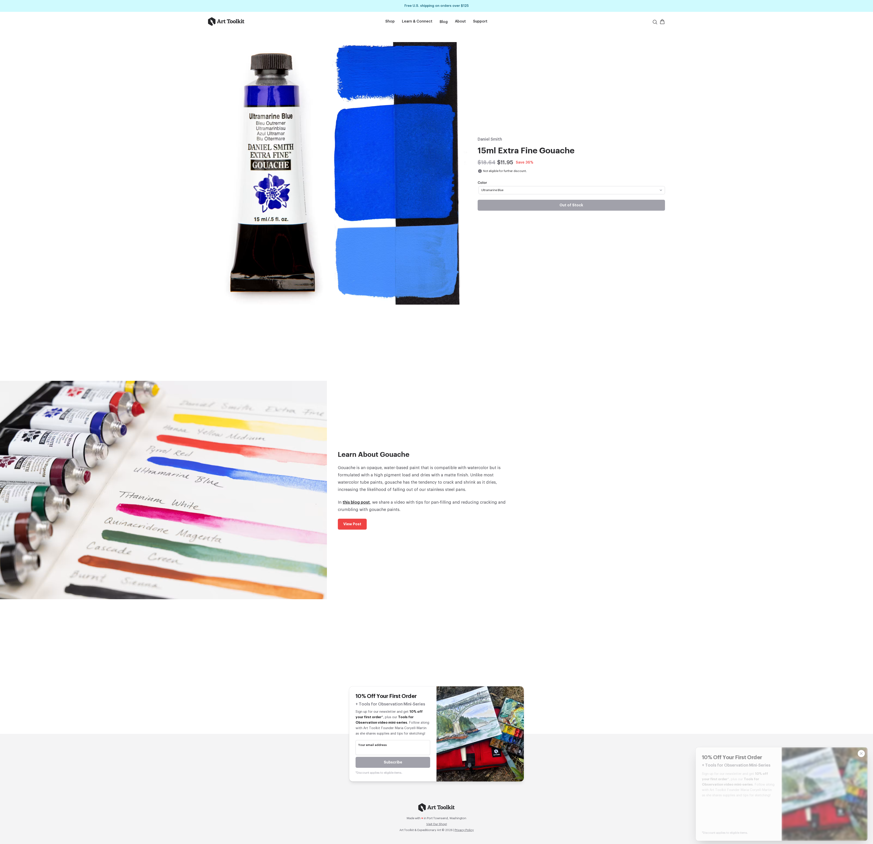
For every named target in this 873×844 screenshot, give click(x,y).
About (460, 21)
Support (480, 21)
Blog (444, 22)
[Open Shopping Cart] (662, 21)
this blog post (356, 502)
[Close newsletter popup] (861, 749)
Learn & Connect (417, 21)
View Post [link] (352, 524)
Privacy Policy (464, 830)
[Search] (655, 22)
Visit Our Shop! (436, 824)
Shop (390, 21)
